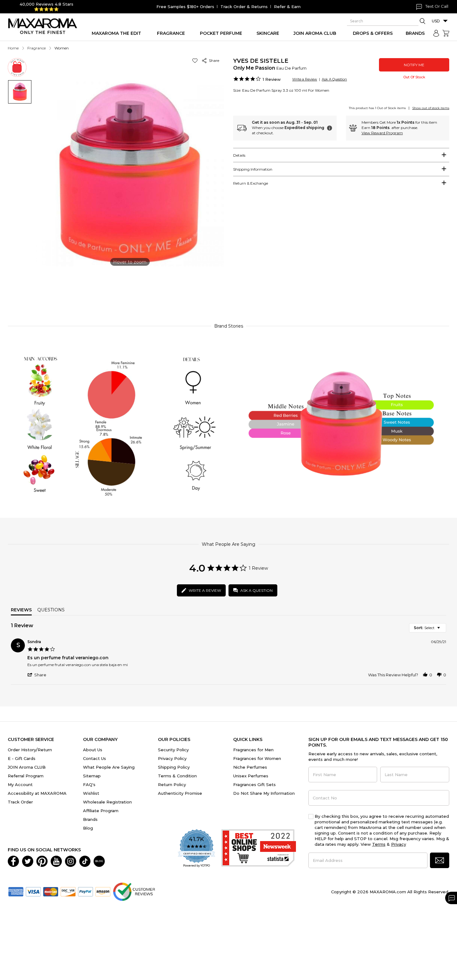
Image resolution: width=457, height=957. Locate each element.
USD (436, 21)
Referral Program (26, 775)
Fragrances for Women (257, 758)
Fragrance (36, 48)
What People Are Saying (109, 767)
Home (13, 48)
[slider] (228, 290)
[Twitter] (27, 860)
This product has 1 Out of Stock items (377, 108)
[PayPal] (85, 891)
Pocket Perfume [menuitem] (221, 33)
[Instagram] (70, 860)
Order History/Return (30, 749)
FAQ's (89, 784)
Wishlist (91, 793)
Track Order (20, 801)
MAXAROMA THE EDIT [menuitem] (116, 33)
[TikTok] (84, 860)
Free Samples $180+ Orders (185, 6)
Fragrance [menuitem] (171, 33)
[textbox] (442, 630)
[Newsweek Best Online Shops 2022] (258, 848)
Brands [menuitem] (415, 33)
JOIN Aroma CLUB (27, 767)
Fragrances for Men (253, 749)
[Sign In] (436, 33)
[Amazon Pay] (102, 891)
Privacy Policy (172, 758)
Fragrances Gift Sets (254, 784)
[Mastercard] (50, 891)
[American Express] (15, 891)
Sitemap (92, 775)
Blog (88, 828)
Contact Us (94, 758)
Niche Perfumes (250, 767)
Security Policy (173, 749)
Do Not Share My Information (264, 793)
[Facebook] (13, 860)
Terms (378, 844)
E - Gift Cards (21, 758)
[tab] (341, 155)
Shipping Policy (174, 767)
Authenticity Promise (180, 793)
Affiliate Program (100, 810)
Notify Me (414, 64)
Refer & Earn (287, 6)
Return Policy (172, 784)
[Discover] (68, 891)
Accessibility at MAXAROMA (37, 793)
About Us (92, 749)
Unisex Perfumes (250, 775)
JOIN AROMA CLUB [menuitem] (314, 33)
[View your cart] (445, 33)
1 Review (272, 79)
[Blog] (99, 860)
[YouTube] (56, 860)
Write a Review (304, 79)
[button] (196, 60)
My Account (20, 784)
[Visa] (33, 891)
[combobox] (427, 628)
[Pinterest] (42, 860)
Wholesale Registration (107, 801)
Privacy (398, 844)
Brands (90, 819)
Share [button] (213, 60)
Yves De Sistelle (260, 61)
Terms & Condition (177, 775)
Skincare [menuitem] (267, 33)
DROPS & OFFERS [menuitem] (373, 33)
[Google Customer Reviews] (134, 891)
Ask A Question (334, 79)
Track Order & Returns (244, 6)
